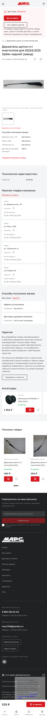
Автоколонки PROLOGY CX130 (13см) (28, 400)
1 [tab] (15, 485)
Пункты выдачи (8, 564)
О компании (7, 581)
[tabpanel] (14, 458)
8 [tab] (29, 485)
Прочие (21, 395)
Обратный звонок (11, 642)
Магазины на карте (10, 195)
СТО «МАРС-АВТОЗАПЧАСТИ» (17, 675)
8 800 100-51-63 (10, 611)
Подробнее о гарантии (14, 377)
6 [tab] (26, 485)
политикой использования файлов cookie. (27, 696)
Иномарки (6, 570)
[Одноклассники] (36, 62)
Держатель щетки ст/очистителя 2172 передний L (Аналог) (13, 464)
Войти (16, 714)
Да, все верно (12, 18)
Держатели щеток (11, 459)
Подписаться (23, 521)
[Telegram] (28, 62)
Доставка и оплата (9, 559)
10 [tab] (33, 485)
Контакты (6, 575)
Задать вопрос (10, 649)
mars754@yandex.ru (12, 626)
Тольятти (16, 298)
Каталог (5, 714)
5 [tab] (24, 485)
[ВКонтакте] (32, 62)
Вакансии (6, 586)
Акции (4, 547)
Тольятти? (21, 11)
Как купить (6, 553)
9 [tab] (31, 485)
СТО (4, 592)
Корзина (42, 714)
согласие (12, 525)
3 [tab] (21, 485)
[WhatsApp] (39, 62)
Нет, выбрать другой (15, 25)
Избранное (29, 714)
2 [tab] (19, 485)
